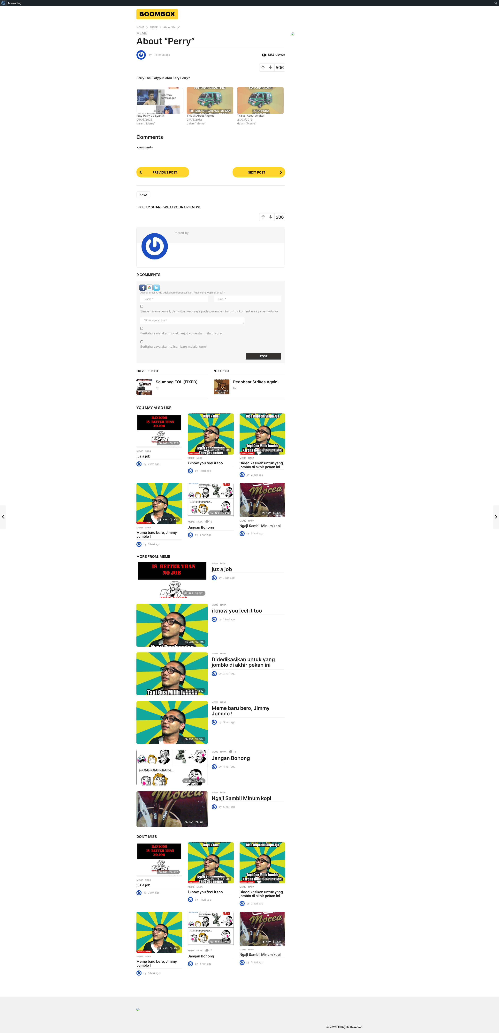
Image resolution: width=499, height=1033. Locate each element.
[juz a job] (159, 430)
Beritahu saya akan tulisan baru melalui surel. (174, 346)
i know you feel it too (205, 463)
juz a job (143, 456)
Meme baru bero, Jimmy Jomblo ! (156, 535)
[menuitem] (3, 3)
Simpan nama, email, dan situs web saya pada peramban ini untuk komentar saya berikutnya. (209, 311)
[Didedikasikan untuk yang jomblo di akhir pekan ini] (262, 434)
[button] (142, 287)
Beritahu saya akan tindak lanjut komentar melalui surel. (181, 333)
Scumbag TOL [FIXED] (177, 382)
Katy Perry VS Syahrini (150, 115)
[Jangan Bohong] (211, 500)
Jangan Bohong (201, 527)
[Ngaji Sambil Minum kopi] (262, 500)
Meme (141, 33)
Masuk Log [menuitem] (14, 3)
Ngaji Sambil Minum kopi (260, 526)
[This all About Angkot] (210, 100)
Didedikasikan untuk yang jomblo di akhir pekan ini (261, 465)
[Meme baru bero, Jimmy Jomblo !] (159, 503)
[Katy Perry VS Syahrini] (159, 100)
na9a (143, 194)
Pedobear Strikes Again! (256, 382)
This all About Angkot (200, 115)
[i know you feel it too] (211, 434)
